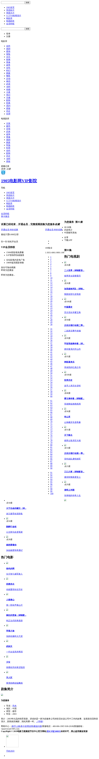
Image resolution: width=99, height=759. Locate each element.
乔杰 (14, 706)
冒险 (8, 54)
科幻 (8, 70)
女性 (8, 68)
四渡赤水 (10, 584)
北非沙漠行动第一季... (74, 453)
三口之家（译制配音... (74, 472)
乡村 (8, 87)
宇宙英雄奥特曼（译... (74, 343)
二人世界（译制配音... (74, 270)
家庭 (8, 73)
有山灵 (67, 417)
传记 (8, 95)
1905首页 (10, 7)
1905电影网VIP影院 (19, 180)
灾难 (8, 97)
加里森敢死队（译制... (74, 289)
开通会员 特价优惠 (9, 230)
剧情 (8, 100)
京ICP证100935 (54, 731)
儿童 (8, 92)
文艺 (8, 57)
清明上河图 (69, 490)
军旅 (8, 145)
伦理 (8, 114)
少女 (8, 662)
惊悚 (8, 59)
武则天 (9, 646)
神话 (8, 81)
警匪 (8, 76)
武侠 (8, 84)
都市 (8, 126)
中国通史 (68, 307)
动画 (8, 89)
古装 (8, 123)
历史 (8, 111)
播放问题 (38, 726)
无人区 (9, 677)
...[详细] (39, 721)
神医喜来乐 (69, 362)
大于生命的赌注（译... (16, 508)
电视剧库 (10, 21)
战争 (8, 65)
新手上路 (16, 726)
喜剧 (8, 49)
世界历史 (68, 380)
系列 (8, 106)
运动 (8, 78)
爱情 (8, 51)
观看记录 (5, 166)
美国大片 (10, 13)
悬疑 (8, 108)
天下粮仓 (68, 435)
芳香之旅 (10, 631)
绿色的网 (10, 568)
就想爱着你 (11, 545)
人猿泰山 (10, 600)
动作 (8, 46)
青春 (8, 62)
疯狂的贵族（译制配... (16, 615)
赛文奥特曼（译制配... (74, 398)
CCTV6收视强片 (13, 15)
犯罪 (8, 148)
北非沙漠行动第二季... (74, 325)
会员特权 (10, 24)
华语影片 (10, 10)
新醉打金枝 (11, 527)
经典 (8, 103)
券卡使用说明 (27, 726)
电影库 (9, 18)
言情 (8, 129)
